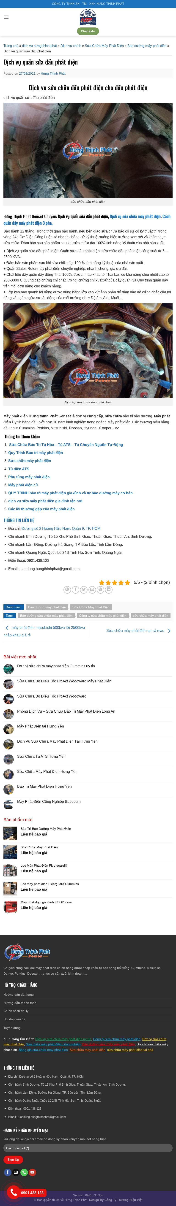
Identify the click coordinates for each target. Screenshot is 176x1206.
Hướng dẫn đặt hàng (18, 994)
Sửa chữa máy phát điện (87, 1050)
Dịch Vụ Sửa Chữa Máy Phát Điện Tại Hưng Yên (57, 741)
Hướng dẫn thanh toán (19, 1003)
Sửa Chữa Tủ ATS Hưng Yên (41, 756)
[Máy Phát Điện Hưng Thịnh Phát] (88, 17)
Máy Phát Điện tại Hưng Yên (40, 726)
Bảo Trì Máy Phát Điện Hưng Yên (44, 786)
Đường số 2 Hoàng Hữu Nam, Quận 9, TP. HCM (61, 528)
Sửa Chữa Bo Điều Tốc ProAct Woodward (51, 696)
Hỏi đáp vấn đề (14, 1019)
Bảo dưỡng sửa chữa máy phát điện (46, 615)
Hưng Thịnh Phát (53, 73)
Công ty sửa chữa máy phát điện (102, 615)
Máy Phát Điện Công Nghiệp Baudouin (49, 801)
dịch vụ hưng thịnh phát (39, 46)
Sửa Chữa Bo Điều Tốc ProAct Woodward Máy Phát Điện (64, 681)
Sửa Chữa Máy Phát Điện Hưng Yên (47, 771)
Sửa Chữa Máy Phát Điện (104, 46)
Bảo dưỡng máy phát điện (146, 46)
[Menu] (6, 17)
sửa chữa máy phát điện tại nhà (130, 1050)
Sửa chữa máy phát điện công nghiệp (53, 1044)
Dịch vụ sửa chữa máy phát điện (135, 216)
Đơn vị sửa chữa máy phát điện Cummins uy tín (56, 666)
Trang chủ (10, 46)
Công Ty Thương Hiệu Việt (123, 1200)
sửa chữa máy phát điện (150, 615)
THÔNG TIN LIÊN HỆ (18, 520)
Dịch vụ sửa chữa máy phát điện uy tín (63, 1039)
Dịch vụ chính (70, 46)
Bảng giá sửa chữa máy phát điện (43, 1050)
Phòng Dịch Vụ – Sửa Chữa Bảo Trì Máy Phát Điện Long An (66, 711)
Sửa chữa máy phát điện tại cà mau (135, 631)
